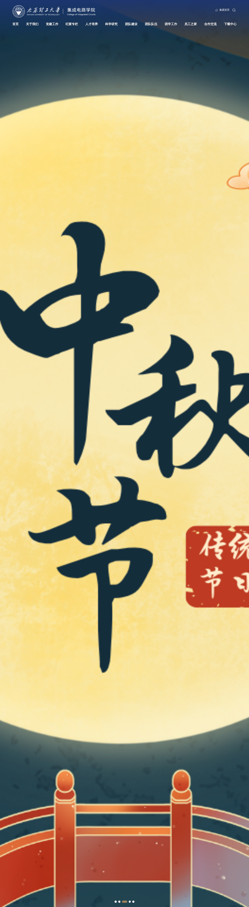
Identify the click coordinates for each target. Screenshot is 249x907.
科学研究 (111, 24)
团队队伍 (151, 24)
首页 (15, 24)
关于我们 (32, 24)
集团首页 (224, 10)
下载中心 (230, 24)
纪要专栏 (72, 24)
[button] (116, 902)
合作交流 (210, 24)
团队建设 (131, 24)
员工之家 (190, 24)
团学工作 (171, 24)
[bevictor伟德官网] (54, 11)
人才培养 (91, 24)
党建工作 (52, 24)
